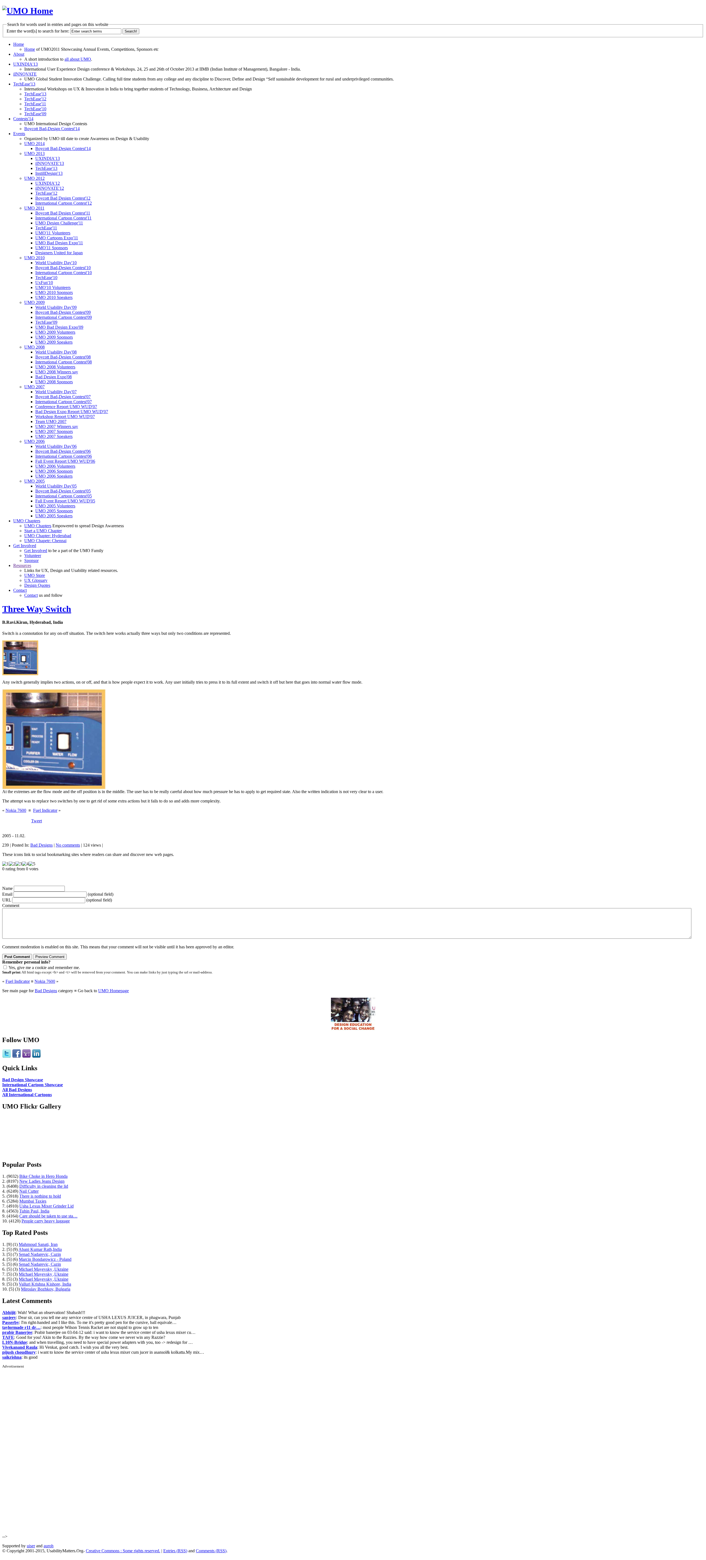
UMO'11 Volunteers (52, 233)
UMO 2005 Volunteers (55, 506)
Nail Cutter (29, 1191)
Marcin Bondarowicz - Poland (45, 1259)
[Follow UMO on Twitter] (6, 1056)
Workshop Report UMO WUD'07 (65, 416)
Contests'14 (23, 118)
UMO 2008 (34, 347)
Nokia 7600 (16, 810)
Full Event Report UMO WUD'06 (65, 461)
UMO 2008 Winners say (56, 372)
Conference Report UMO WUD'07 (66, 406)
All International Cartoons (27, 1094)
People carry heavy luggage (46, 1221)
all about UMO (78, 59)
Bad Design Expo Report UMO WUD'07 (71, 411)
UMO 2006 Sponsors (54, 471)
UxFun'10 (44, 282)
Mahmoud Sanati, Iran (38, 1244)
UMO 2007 (34, 386)
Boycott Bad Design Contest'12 (62, 198)
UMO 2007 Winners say (56, 426)
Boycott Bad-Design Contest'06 (63, 451)
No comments (68, 845)
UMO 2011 (34, 208)
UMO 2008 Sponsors (54, 381)
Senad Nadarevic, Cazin (40, 1254)
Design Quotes (37, 585)
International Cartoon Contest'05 (63, 496)
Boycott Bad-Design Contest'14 (52, 128)
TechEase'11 (35, 103)
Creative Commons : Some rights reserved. (123, 1550)
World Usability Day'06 (56, 446)
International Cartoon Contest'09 (63, 317)
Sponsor (31, 560)
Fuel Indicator (45, 810)
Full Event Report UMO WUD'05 (65, 501)
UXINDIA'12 (47, 183)
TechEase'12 (35, 99)
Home (18, 44)
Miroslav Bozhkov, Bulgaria (45, 1289)
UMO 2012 (34, 178)
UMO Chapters (26, 520)
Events (19, 133)
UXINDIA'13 (25, 64)
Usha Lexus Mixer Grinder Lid (46, 1206)
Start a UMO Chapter (43, 530)
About (18, 54)
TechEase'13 (24, 84)
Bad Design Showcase (22, 1079)
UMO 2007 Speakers (54, 436)
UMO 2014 (34, 143)
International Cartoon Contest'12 (63, 203)
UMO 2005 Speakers (54, 515)
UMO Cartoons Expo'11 (56, 238)
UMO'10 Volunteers (53, 287)
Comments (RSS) (211, 1550)
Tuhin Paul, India (34, 1211)
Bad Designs (41, 845)
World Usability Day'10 (56, 262)
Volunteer (32, 555)
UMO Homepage (113, 990)
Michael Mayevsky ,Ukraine (43, 1269)
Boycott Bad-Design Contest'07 (63, 396)
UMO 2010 (34, 257)
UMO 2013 (34, 153)
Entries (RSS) (175, 1550)
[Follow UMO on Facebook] (16, 1056)
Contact (20, 590)
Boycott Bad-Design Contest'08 (63, 357)
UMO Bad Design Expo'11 (59, 242)
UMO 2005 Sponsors (54, 511)
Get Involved (24, 545)
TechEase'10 (35, 108)
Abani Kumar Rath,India (40, 1249)
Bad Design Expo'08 (53, 376)
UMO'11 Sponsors (51, 247)
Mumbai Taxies (32, 1201)
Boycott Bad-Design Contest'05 (63, 491)
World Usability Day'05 (56, 486)
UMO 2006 (34, 441)
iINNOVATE (25, 74)
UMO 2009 (34, 302)
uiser (31, 1545)
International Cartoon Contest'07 (63, 401)
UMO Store (34, 575)
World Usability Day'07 (56, 391)
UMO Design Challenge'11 (59, 223)
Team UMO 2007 (50, 421)
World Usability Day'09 (56, 307)
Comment (10, 905)
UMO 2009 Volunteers (55, 332)
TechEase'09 (35, 113)
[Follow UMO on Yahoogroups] (26, 1056)
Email (7, 894)
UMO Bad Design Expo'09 (59, 327)
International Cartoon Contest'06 (63, 456)
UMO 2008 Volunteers (55, 367)
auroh (49, 1545)
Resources (22, 565)
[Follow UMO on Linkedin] (36, 1056)
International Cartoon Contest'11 (63, 218)
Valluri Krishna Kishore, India (45, 1284)
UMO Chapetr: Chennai (45, 540)
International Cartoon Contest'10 (63, 272)
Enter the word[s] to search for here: (38, 31)
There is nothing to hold (40, 1196)
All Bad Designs (17, 1089)
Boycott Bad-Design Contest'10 (63, 267)
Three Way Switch (36, 609)
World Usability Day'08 (56, 352)
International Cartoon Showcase (32, 1084)
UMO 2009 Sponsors (54, 337)
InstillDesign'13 (49, 173)
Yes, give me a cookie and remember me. (44, 967)
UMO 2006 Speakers (54, 476)
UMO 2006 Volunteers (55, 466)
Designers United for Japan (59, 252)
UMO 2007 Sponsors (54, 431)
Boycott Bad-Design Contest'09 (63, 312)
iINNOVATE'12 (49, 188)
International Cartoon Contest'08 (63, 362)
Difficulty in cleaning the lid (43, 1186)
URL (6, 900)
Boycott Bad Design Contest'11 (62, 213)
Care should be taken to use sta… (48, 1216)
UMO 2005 (34, 481)
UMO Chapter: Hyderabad (47, 535)
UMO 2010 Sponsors (54, 292)
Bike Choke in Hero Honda (43, 1176)
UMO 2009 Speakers (54, 342)
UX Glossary (35, 580)
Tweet (36, 820)
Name (7, 888)
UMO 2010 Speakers (54, 297)
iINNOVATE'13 (49, 163)
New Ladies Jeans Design (42, 1181)
